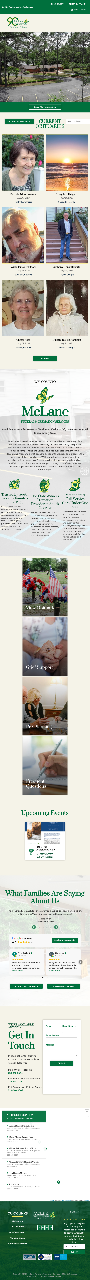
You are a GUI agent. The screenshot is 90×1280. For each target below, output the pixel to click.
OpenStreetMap (66, 1200)
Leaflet (52, 1200)
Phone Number (69, 1026)
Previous (34, 927)
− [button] (87, 1114)
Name (48, 1026)
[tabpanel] (45, 915)
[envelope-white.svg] (50, 1229)
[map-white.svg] (46, 1229)
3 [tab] (40, 928)
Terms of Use (45, 1276)
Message (50, 1045)
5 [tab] (47, 928)
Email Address (52, 1035)
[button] (9, 962)
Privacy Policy (32, 1276)
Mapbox (87, 1200)
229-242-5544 (15, 1073)
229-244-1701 (15, 1081)
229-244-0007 (15, 1090)
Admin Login (57, 1276)
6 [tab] (50, 928)
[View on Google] (14, 954)
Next (56, 927)
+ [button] (87, 1111)
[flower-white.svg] (43, 1229)
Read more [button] (17, 971)
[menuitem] (17, 1221)
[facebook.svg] (39, 1229)
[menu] (85, 16)
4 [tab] (43, 928)
